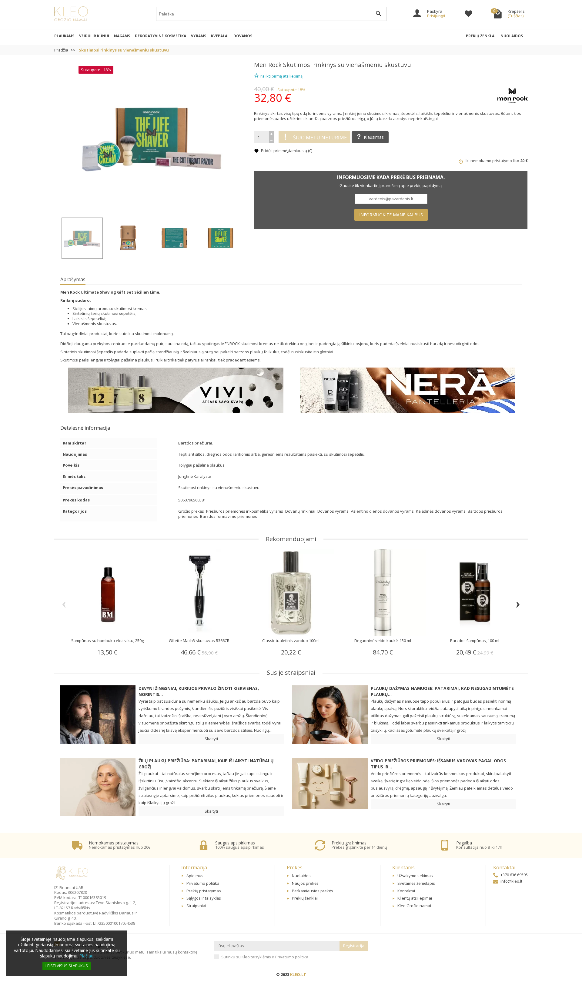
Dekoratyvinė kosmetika (160, 35)
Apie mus (194, 875)
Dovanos (242, 35)
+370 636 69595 (514, 874)
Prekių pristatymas (203, 891)
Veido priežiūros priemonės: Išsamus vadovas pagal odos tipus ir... (438, 764)
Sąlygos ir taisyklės (203, 898)
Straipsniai (196, 905)
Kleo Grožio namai (414, 905)
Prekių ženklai (481, 35)
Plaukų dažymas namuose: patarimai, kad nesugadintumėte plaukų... (442, 691)
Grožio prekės (191, 511)
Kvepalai (220, 35)
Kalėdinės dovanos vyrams (441, 511)
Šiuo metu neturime (320, 137)
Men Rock (268, 65)
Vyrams (198, 35)
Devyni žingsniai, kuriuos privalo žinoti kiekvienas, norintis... (199, 691)
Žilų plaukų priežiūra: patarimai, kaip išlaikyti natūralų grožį (206, 764)
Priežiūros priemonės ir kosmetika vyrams (245, 511)
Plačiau (86, 956)
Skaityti (211, 738)
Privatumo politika (202, 883)
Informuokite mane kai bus (391, 215)
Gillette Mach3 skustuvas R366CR (199, 640)
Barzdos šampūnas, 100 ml (474, 640)
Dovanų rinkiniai (300, 511)
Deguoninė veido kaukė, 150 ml (382, 640)
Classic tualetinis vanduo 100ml (290, 640)
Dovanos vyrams (333, 511)
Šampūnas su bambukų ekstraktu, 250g (107, 640)
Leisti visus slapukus (66, 965)
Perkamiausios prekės (312, 891)
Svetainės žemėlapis (416, 883)
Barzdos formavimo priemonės (228, 516)
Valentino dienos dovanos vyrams (383, 511)
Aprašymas (72, 279)
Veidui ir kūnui (94, 35)
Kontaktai (406, 891)
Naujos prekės (305, 883)
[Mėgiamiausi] (468, 14)
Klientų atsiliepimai (414, 898)
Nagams (122, 35)
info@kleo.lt (511, 881)
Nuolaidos (511, 35)
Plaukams (64, 35)
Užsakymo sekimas (415, 875)
